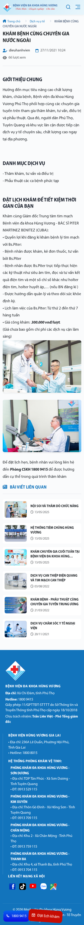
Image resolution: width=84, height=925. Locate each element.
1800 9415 (19, 699)
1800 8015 (29, 753)
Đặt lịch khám (48, 916)
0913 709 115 (27, 818)
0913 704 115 (27, 870)
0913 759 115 (27, 847)
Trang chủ (14, 21)
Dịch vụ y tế (37, 21)
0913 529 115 (27, 789)
